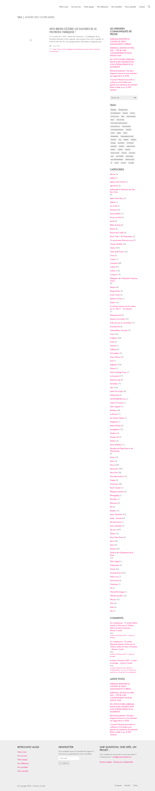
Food (112, 334)
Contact (113, 259)
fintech (125, 133)
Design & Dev (115, 291)
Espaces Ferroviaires (117, 319)
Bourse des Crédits (117, 233)
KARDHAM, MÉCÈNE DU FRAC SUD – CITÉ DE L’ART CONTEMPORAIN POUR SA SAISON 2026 (122, 52)
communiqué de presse (117, 129)
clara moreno (120, 119)
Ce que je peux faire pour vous (121, 240)
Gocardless (121, 143)
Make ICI (113, 149)
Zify (111, 611)
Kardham (121, 146)
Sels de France (115, 522)
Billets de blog (115, 225)
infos (111, 387)
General (113, 346)
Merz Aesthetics (116, 445)
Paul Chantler (119, 156)
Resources (113, 503)
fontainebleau (114, 136)
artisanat (125, 113)
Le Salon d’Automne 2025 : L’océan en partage (122, 636)
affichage (113, 110)
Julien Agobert (115, 406)
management (114, 429)
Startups (113, 549)
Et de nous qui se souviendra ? (121, 323)
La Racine (113, 414)
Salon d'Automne (116, 514)
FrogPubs (133, 139)
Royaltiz (113, 511)
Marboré (113, 433)
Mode (112, 457)
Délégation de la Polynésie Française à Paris (80, 49)
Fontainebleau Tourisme (127, 136)
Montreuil (127, 149)
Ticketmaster (114, 565)
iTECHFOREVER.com (117, 399)
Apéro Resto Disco (116, 198)
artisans (132, 113)
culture (112, 133)
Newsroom (96, 49)
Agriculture (114, 186)
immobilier (114, 146)
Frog (120, 139)
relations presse (130, 159)
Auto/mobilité (115, 214)
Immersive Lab (115, 380)
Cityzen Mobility (116, 244)
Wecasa (113, 599)
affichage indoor (123, 110)
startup (116, 163)
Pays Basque (129, 156)
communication (126, 126)
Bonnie (112, 229)
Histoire (113, 368)
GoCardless (114, 353)
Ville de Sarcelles (116, 596)
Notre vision (21, 752)
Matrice (113, 441)
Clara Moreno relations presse (119, 123)
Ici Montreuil (130, 143)
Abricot (112, 174)
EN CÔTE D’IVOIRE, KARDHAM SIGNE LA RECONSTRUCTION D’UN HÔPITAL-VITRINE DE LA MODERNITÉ (122, 63)
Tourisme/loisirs (53, 51)
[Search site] (149, 7)
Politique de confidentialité (123, 762)
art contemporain (115, 113)
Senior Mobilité (115, 526)
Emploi (112, 302)
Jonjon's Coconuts (116, 403)
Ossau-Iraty (132, 153)
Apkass (112, 202)
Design (112, 287)
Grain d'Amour (115, 357)
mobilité (120, 149)
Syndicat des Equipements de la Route (121, 553)
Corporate (113, 263)
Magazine (114, 422)
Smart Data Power (116, 537)
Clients (54, 49)
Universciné (114, 580)
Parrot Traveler (115, 488)
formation (113, 139)
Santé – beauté (115, 518)
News (112, 465)
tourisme (123, 163)
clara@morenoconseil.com (121, 757)
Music (112, 461)
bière (122, 116)
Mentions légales (106, 762)
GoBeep (113, 349)
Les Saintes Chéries (117, 418)
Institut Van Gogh (116, 391)
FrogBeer (126, 139)
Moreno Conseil (115, 153)
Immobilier (114, 384)
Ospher (112, 480)
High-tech (113, 365)
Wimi (112, 603)
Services (113, 530)
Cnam (112, 255)
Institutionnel (114, 395)
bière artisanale (131, 116)
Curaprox (113, 274)
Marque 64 (114, 437)
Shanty (112, 533)
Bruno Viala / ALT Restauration (121, 236)
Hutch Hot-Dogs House (118, 372)
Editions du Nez (116, 299)
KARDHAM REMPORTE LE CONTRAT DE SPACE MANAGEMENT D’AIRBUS (120, 41)
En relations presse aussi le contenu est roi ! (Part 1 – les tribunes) (123, 307)
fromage (113, 143)
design (119, 133)
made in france (131, 146)
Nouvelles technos (116, 476)
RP (111, 163)
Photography (114, 495)
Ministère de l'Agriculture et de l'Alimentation (121, 449)
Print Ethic (113, 499)
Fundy (112, 342)
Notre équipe (22, 760)
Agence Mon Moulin (117, 182)
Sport (112, 541)
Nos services (22, 756)
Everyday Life (115, 327)
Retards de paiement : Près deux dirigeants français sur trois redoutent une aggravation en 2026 (123, 73)
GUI (111, 361)
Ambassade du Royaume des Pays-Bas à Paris (122, 190)
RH (111, 507)
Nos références (23, 763)
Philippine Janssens (117, 492)
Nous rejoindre (22, 771)
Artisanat (113, 210)
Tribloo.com (114, 577)
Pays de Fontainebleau (117, 159)
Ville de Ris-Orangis (117, 592)
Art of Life (113, 206)
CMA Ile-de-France (117, 252)
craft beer (128, 129)
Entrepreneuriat (115, 315)
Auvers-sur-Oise (115, 116)
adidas (112, 178)
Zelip (112, 607)
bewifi (112, 221)
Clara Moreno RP (115, 126)
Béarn (112, 119)
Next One (124, 153)
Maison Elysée (115, 426)
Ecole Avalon (115, 295)
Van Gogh (131, 163)
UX (111, 588)
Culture (59, 49)
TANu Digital (114, 561)
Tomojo (112, 569)
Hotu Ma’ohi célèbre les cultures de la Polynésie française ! (72, 30)
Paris (112, 156)
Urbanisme (114, 584)
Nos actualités (22, 767)
